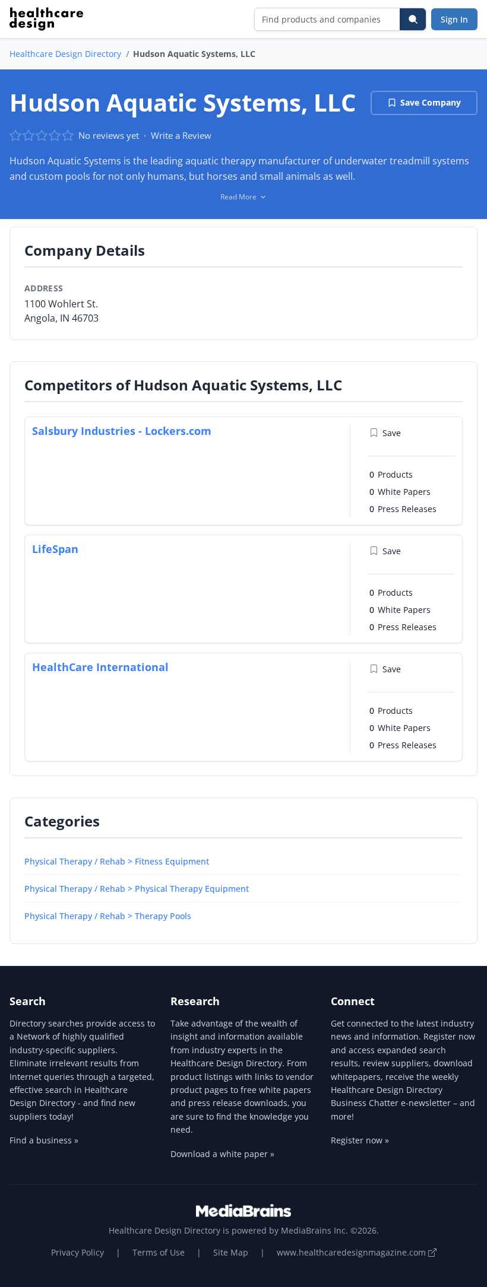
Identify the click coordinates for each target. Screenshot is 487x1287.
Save (391, 432)
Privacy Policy (77, 1252)
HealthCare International (100, 667)
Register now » (360, 1140)
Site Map (230, 1252)
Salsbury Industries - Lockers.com (121, 431)
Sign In (454, 19)
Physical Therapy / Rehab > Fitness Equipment (116, 861)
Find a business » (44, 1140)
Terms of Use (158, 1252)
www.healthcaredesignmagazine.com (352, 1252)
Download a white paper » (222, 1153)
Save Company (430, 102)
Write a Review (181, 135)
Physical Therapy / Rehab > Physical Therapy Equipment (136, 888)
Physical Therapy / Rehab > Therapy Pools (107, 915)
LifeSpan (55, 549)
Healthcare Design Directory (65, 53)
